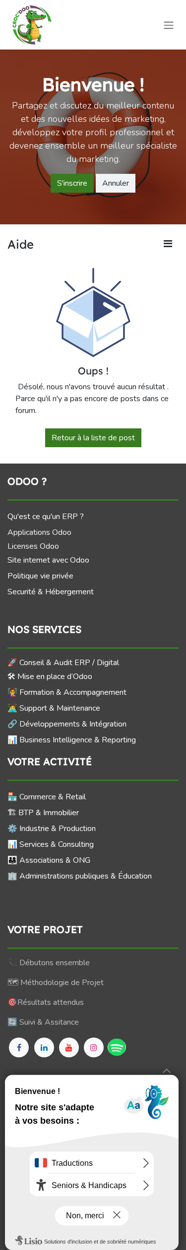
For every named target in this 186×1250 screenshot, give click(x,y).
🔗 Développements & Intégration (66, 724)
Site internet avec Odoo (48, 560)
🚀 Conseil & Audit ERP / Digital (63, 662)
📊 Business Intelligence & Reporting (71, 739)
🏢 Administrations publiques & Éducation (79, 876)
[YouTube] (69, 1047)
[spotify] (117, 1047)
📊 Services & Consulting (50, 844)
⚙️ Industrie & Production (51, 828)
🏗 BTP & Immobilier (43, 812)
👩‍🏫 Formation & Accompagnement (66, 692)
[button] (167, 1071)
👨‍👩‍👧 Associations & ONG (48, 860)
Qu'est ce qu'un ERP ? (45, 516)
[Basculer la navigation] (169, 24)
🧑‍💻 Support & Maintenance (53, 708)
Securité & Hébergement (50, 591)
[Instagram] (94, 1047)
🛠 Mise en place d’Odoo (49, 676)
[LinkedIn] (44, 1047)
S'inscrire (72, 183)
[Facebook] (19, 1047)
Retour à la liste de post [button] (93, 437)
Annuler (115, 183)
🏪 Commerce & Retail (46, 796)
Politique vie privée (40, 576)
